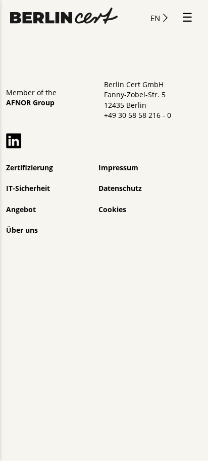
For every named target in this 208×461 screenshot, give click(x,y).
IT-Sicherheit (28, 188)
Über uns (22, 230)
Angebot (21, 209)
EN (155, 18)
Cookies (112, 209)
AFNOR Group (30, 102)
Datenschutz (120, 188)
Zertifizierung (29, 167)
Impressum (118, 167)
